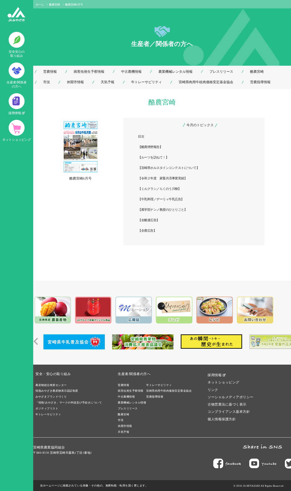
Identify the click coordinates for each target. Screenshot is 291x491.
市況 (46, 82)
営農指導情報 (260, 82)
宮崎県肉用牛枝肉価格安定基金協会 (206, 82)
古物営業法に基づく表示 (227, 404)
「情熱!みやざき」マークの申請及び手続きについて (68, 402)
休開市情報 (75, 82)
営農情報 (50, 71)
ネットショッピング (16, 139)
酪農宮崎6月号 (80, 178)
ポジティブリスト (46, 408)
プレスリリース (221, 71)
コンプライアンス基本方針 (229, 411)
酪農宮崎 (54, 4)
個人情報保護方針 (222, 419)
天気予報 (107, 82)
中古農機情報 (131, 71)
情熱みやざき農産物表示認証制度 (56, 390)
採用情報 (15, 113)
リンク (213, 390)
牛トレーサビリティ (146, 82)
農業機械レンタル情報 (175, 71)
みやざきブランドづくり (51, 396)
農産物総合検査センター (51, 385)
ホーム (40, 4)
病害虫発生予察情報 (89, 71)
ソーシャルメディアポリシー (230, 397)
